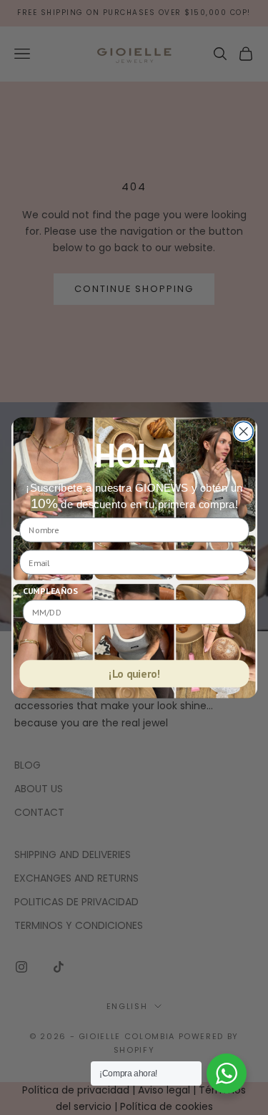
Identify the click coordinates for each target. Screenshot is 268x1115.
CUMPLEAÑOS (49, 590)
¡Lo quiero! (134, 673)
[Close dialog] (243, 431)
